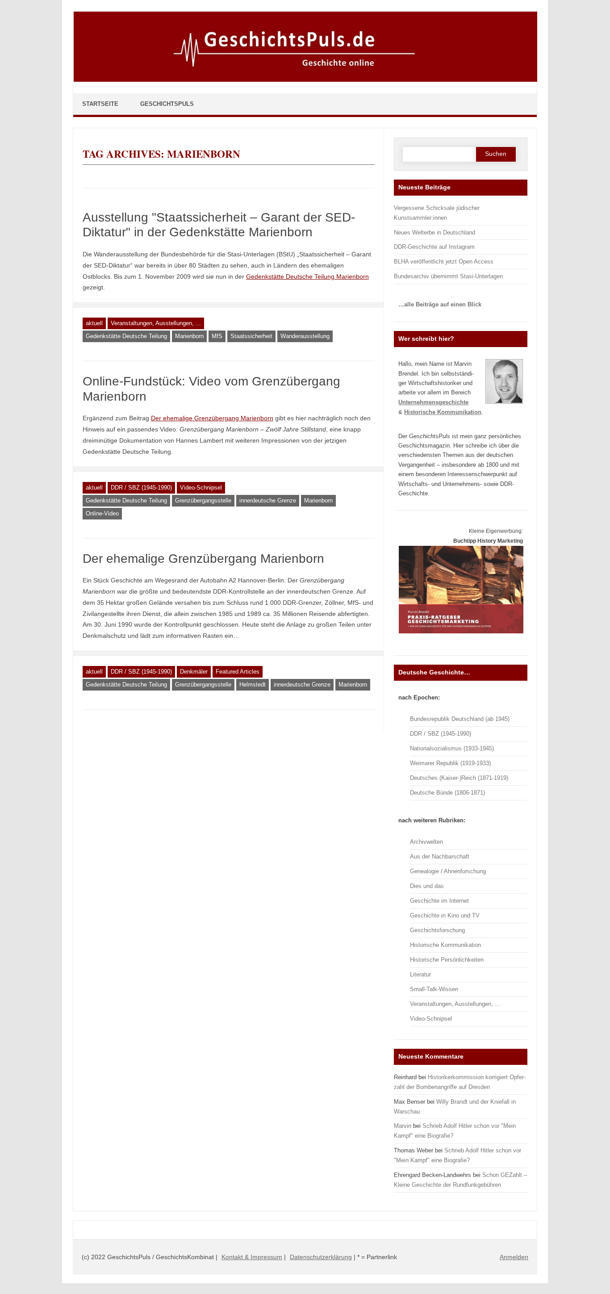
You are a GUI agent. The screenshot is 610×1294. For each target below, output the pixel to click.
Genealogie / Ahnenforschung (448, 871)
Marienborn (189, 336)
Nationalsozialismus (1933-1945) (452, 748)
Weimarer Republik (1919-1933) (450, 763)
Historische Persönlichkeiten (447, 959)
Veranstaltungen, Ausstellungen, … (455, 1004)
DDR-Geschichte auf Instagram (434, 246)
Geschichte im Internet (439, 900)
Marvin (402, 1125)
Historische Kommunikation (445, 945)
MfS (217, 336)
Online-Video (102, 513)
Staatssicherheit (251, 336)
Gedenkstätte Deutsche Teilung (126, 336)
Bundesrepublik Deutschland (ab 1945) (460, 719)
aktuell (94, 323)
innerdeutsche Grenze (267, 500)
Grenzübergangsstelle (203, 500)
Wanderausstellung (305, 336)
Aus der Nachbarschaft (439, 856)
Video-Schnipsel (201, 487)
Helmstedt (252, 684)
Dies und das (427, 886)
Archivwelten (426, 841)
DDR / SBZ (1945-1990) (141, 487)
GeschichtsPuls (167, 104)
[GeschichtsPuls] (305, 80)
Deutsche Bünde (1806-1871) (447, 792)
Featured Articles (237, 671)
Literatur (420, 974)
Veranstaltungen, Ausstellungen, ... (156, 323)
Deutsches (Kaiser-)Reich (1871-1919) (459, 778)
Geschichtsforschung (437, 930)
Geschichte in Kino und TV (445, 915)
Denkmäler (194, 671)
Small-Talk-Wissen (434, 989)
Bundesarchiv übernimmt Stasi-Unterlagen (448, 276)
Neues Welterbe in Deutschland (434, 232)
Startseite (100, 104)
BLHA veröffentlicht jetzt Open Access (443, 261)
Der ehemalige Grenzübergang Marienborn (203, 558)
